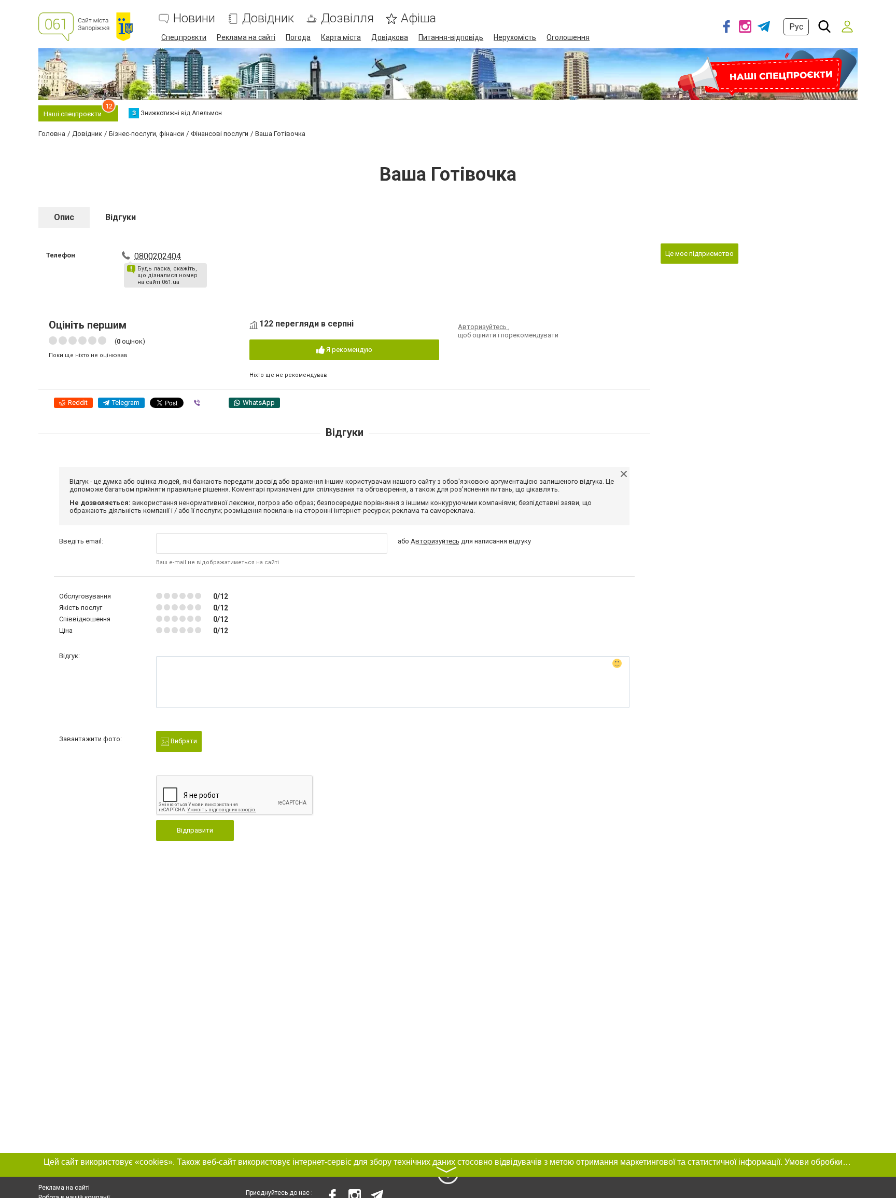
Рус (796, 27)
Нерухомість (515, 37)
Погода (298, 37)
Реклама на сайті (246, 37)
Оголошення (568, 37)
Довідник (268, 18)
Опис (64, 217)
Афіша (418, 18)
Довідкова (389, 37)
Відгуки (120, 217)
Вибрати (183, 741)
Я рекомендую (348, 349)
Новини (194, 18)
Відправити (195, 830)
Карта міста (341, 37)
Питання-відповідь (450, 37)
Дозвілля (347, 18)
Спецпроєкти (183, 37)
